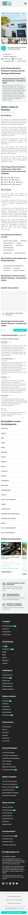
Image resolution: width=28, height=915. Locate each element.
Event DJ (3, 433)
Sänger (3, 447)
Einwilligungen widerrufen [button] (14, 903)
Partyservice (4, 471)
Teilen (23, 13)
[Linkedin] (10, 883)
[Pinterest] (13, 883)
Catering (3, 466)
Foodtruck (3, 475)
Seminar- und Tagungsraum (8, 499)
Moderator (4, 461)
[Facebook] (3, 883)
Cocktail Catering (5, 509)
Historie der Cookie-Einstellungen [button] (14, 900)
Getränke (3, 504)
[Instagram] (7, 883)
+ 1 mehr (23, 42)
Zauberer (3, 457)
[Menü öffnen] (25, 3)
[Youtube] (17, 883)
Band (2, 438)
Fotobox (3, 523)
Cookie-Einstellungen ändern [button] (14, 896)
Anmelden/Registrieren (9, 845)
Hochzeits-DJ (4, 428)
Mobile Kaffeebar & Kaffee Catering (10, 513)
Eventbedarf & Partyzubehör (8, 518)
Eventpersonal (5, 480)
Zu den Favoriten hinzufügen (12, 13)
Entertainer (4, 452)
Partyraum (4, 494)
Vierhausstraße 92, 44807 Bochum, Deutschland (14, 314)
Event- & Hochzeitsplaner (8, 532)
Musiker (3, 442)
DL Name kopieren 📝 (7, 571)
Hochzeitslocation (6, 490)
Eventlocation (4, 485)
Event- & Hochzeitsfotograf (8, 527)
